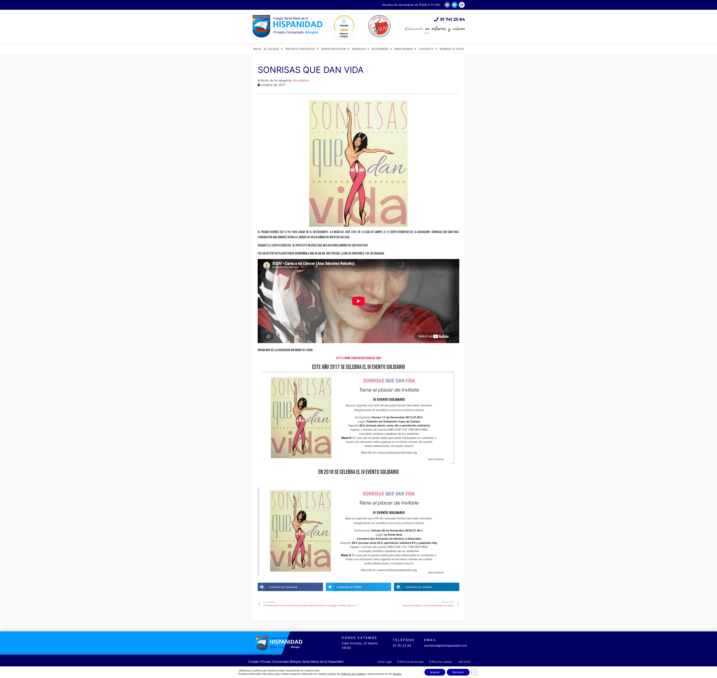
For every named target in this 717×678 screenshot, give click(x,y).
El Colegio (271, 48)
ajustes (397, 673)
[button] (290, 587)
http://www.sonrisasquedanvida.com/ (359, 358)
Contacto (426, 48)
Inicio (257, 48)
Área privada (404, 48)
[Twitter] (454, 5)
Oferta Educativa (333, 48)
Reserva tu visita (452, 48)
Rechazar (458, 672)
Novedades (301, 80)
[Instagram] (462, 5)
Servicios (359, 48)
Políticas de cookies (353, 673)
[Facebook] (447, 5)
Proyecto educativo (300, 48)
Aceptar (435, 672)
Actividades (380, 48)
